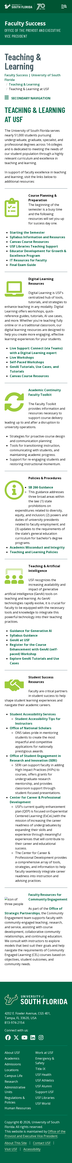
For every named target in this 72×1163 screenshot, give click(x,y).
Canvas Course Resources (29, 242)
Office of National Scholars (30, 728)
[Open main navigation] (63, 6)
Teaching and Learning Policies (34, 552)
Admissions (13, 1064)
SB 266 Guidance (40, 487)
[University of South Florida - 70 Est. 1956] (25, 6)
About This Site (16, 1143)
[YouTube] (24, 1037)
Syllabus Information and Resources (37, 237)
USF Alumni (43, 1086)
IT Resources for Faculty (28, 260)
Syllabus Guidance (24, 635)
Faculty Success (25, 23)
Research (11, 1081)
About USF (12, 1053)
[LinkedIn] (32, 1037)
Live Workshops (22, 357)
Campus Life (13, 1076)
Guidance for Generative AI (31, 631)
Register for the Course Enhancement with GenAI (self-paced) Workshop (34, 649)
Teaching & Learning (24, 84)
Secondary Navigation (27, 98)
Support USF (44, 1092)
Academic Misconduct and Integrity (37, 547)
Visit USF (11, 1149)
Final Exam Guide (23, 265)
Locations (12, 1070)
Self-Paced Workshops (27, 362)
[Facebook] (8, 1037)
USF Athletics (44, 1080)
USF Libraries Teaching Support (34, 246)
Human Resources (18, 1108)
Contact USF (41, 1143)
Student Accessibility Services (33, 714)
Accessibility (32, 1149)
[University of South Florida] (36, 999)
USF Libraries (45, 1098)
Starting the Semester (27, 232)
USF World (42, 1103)
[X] (16, 1037)
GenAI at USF (20, 640)
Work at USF (44, 1053)
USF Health (43, 1074)
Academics (12, 1058)
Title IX (40, 1069)
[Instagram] (41, 1037)
